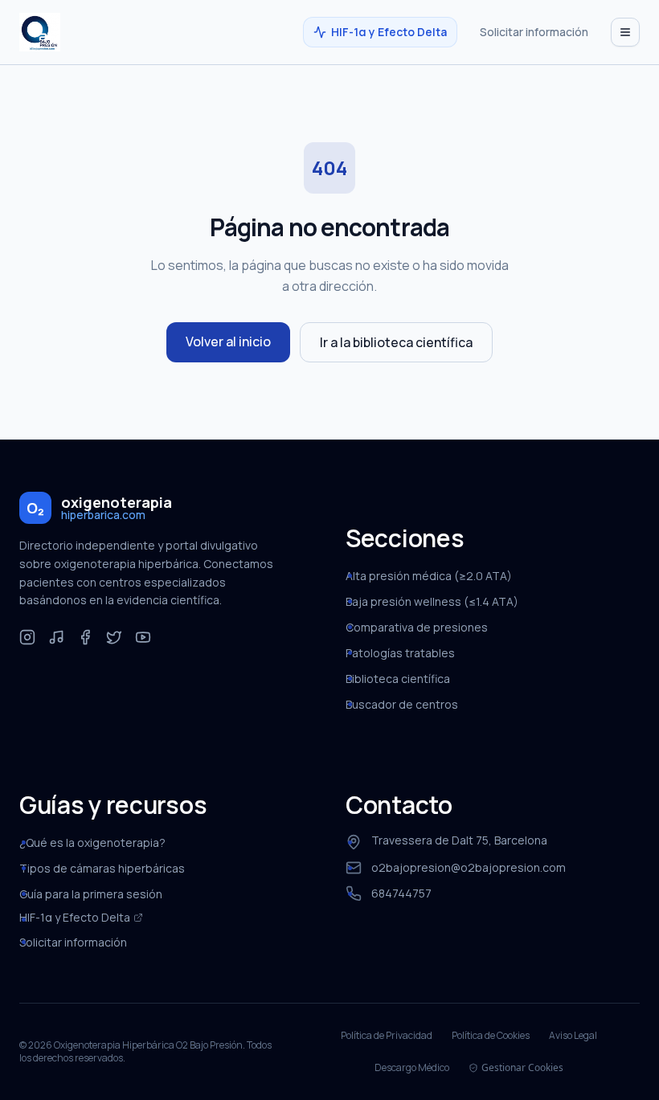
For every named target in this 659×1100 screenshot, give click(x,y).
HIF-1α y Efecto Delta (389, 31)
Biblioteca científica (398, 678)
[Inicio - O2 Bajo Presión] (39, 32)
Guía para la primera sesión (90, 894)
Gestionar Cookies (522, 1067)
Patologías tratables (400, 652)
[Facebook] (85, 637)
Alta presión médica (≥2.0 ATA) (429, 575)
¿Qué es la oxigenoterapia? (92, 842)
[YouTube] (143, 637)
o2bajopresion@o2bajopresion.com (468, 867)
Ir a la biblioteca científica (396, 342)
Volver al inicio (228, 341)
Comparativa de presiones (417, 627)
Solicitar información (534, 31)
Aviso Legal (573, 1035)
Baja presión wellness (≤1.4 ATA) (432, 601)
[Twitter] (114, 637)
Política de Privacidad (386, 1035)
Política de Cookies (491, 1035)
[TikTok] (56, 637)
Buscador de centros (402, 704)
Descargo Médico (412, 1067)
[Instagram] (27, 637)
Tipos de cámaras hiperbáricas (102, 868)
